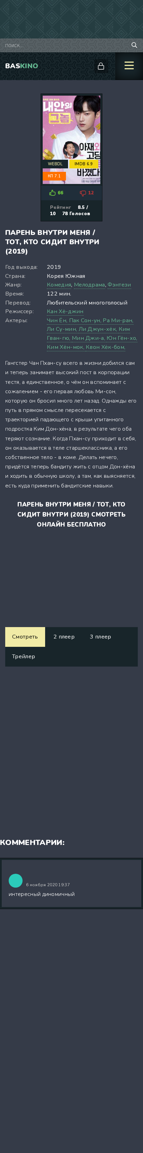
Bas (21, 66)
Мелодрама (89, 285)
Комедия (59, 285)
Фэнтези (119, 285)
